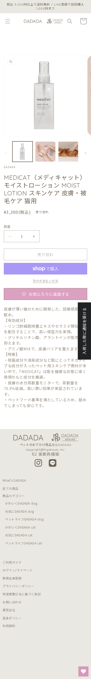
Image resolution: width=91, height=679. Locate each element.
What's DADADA (14, 480)
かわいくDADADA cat (20, 527)
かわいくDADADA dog (21, 503)
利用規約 (9, 626)
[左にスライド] (5, 153)
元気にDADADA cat (19, 535)
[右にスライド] (85, 153)
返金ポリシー (12, 618)
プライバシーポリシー (18, 586)
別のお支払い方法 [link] (45, 281)
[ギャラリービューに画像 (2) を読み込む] (45, 151)
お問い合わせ (12, 602)
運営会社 (9, 610)
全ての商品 (10, 488)
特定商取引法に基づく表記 (22, 594)
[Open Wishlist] (83, 671)
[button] (7, 21)
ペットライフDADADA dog (24, 519)
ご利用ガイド (12, 562)
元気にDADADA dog (19, 511)
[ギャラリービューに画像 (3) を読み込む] (68, 151)
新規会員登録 (12, 578)
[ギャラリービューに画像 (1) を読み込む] (22, 151)
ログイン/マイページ (18, 570)
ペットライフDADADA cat (23, 543)
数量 (7, 226)
